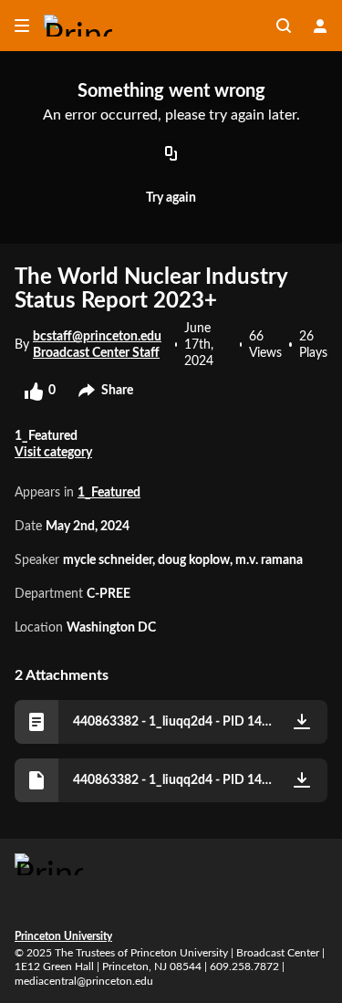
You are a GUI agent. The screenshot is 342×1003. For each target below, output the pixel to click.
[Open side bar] (21, 25)
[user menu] (320, 25)
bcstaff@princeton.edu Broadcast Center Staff (97, 345)
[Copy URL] (171, 154)
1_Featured (109, 492)
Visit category (53, 452)
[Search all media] (283, 25)
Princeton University (63, 936)
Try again (171, 198)
